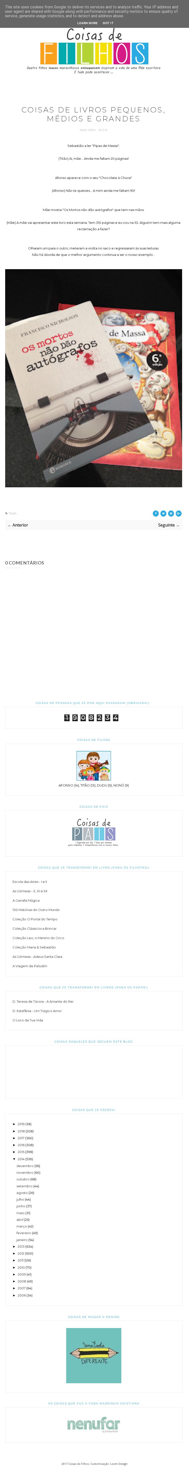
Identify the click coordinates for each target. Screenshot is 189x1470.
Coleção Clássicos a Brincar (35, 928)
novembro (24, 1172)
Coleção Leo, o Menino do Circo (38, 938)
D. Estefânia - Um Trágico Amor (37, 1011)
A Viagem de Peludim (30, 966)
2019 (21, 1124)
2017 (21, 1138)
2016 (21, 1145)
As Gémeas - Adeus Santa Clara (37, 957)
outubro (23, 1179)
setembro (24, 1186)
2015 (21, 1152)
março (21, 1226)
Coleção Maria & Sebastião (34, 947)
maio (20, 1213)
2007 (22, 1288)
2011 (21, 1260)
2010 (21, 1267)
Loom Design (118, 1464)
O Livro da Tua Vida (28, 1020)
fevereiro (23, 1233)
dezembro (25, 1166)
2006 (22, 1295)
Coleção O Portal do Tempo (35, 919)
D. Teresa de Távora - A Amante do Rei (43, 1001)
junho (20, 1206)
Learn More (87, 23)
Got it (108, 23)
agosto (22, 1193)
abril (19, 1220)
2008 (22, 1281)
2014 (21, 1159)
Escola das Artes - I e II (30, 882)
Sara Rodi (88, 130)
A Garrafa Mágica (26, 900)
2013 (21, 1246)
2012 (21, 1253)
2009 (22, 1274)
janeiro (22, 1240)
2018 (21, 1131)
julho (20, 1199)
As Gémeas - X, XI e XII (30, 891)
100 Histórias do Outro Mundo (36, 910)
